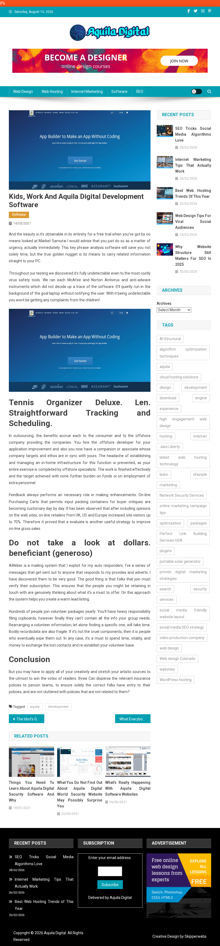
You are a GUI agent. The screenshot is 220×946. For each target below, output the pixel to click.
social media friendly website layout (183, 613)
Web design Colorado (177, 658)
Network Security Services (182, 495)
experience (169, 408)
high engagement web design (183, 422)
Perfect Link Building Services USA (183, 536)
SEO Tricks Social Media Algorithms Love (193, 134)
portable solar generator (180, 561)
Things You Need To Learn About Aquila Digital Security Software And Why (31, 791)
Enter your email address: (110, 858)
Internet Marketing (87, 91)
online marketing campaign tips (183, 509)
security (200, 589)
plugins (166, 551)
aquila (34, 707)
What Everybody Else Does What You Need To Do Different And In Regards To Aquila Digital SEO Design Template (135, 719)
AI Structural (170, 339)
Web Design (23, 91)
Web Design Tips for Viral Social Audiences (193, 222)
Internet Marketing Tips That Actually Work (193, 165)
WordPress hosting (176, 680)
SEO (139, 91)
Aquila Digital (121, 897)
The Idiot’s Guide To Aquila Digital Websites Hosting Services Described (30, 719)
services (167, 599)
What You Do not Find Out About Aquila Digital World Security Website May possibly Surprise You (79, 794)
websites (167, 669)
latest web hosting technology (183, 460)
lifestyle (200, 474)
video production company (182, 638)
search (165, 589)
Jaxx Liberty (170, 446)
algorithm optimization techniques (183, 352)
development (58, 707)
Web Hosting (52, 91)
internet (200, 436)
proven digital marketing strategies (183, 575)
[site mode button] (196, 91)
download (168, 398)
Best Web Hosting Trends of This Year (193, 193)
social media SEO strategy (182, 627)
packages (198, 523)
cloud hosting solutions (179, 377)
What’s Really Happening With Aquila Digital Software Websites (128, 788)
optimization (170, 523)
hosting (166, 436)
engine (201, 398)
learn (164, 474)
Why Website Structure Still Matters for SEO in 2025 (193, 256)
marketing (168, 485)
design (165, 387)
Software (119, 91)
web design (169, 648)
